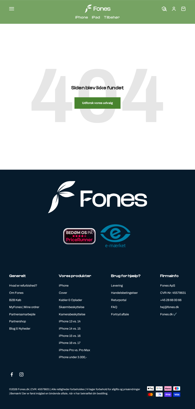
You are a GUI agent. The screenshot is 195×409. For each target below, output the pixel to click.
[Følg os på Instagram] (21, 374)
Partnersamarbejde (22, 314)
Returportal (118, 300)
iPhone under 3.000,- (73, 357)
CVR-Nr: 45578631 (173, 292)
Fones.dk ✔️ (168, 314)
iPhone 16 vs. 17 (70, 342)
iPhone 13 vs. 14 (70, 321)
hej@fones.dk (169, 307)
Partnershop (17, 321)
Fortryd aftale (120, 314)
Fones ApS (167, 285)
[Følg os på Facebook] (11, 374)
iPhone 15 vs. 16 (70, 335)
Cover (63, 292)
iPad (96, 17)
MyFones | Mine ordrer (24, 307)
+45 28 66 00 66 (170, 300)
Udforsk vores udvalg (97, 103)
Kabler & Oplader (70, 300)
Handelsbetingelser (124, 292)
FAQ (114, 307)
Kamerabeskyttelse (72, 314)
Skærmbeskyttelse (71, 307)
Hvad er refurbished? (23, 285)
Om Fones (16, 292)
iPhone (81, 17)
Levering (117, 285)
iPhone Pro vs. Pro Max (74, 350)
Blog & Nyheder (19, 328)
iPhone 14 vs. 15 (70, 328)
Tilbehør (112, 17)
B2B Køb (15, 300)
